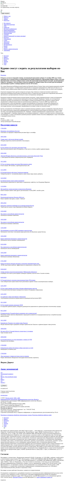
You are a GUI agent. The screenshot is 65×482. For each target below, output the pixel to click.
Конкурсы (6, 20)
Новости (6, 17)
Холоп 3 (3, 381)
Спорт (5, 40)
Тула (5, 64)
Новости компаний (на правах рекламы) (15, 36)
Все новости (7, 23)
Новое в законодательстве (11, 49)
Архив (5, 47)
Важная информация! (9, 31)
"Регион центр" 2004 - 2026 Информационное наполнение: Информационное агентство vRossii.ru (20, 398)
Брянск (6, 57)
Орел (5, 63)
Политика (6, 43)
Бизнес (6, 46)
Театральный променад (7, 373)
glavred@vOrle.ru (17, 477)
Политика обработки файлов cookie (42, 415)
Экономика (7, 50)
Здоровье (6, 34)
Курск (5, 60)
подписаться (4, 395)
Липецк (6, 61)
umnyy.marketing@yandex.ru (44, 477)
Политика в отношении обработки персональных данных (16, 415)
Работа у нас (7, 16)
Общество (6, 27)
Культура (6, 37)
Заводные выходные (9, 24)
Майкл (2, 379)
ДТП (5, 26)
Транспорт (7, 41)
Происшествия (8, 33)
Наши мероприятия (9, 30)
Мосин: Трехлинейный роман (9, 376)
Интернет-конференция (10, 29)
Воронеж (6, 58)
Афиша (6, 19)
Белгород (6, 55)
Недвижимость (8, 44)
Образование (7, 39)
